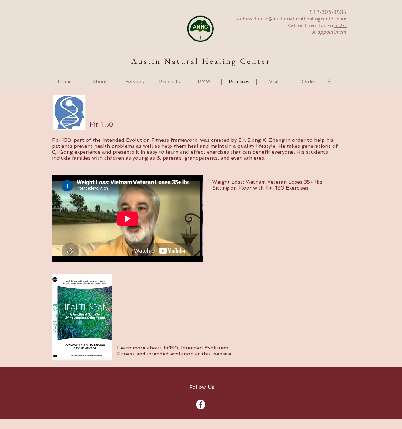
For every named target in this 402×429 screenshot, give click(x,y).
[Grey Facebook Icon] (329, 82)
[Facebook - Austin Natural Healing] (200, 404)
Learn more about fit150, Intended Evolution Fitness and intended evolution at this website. (174, 351)
